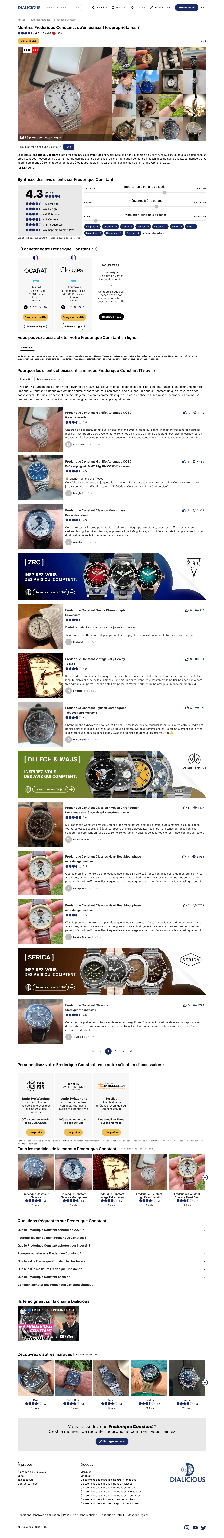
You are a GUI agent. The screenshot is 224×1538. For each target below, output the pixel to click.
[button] (112, 1230)
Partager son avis (114, 1441)
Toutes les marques (39, 19)
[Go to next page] (123, 1051)
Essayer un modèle (35, 317)
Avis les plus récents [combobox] (47, 379)
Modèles (140, 7)
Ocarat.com (27, 347)
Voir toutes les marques (86, 1354)
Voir (69, 146)
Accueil (21, 19)
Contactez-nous (111, 316)
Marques (121, 7)
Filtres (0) (25, 379)
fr (202, 7)
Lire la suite (26, 167)
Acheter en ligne (35, 326)
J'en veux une (28, 40)
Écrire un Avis (163, 7)
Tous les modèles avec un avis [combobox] (39, 146)
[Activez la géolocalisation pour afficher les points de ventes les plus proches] (96, 249)
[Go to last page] (131, 1051)
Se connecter (187, 7)
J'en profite (35, 1132)
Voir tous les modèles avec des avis (136, 1149)
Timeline (102, 7)
